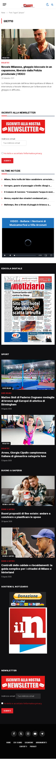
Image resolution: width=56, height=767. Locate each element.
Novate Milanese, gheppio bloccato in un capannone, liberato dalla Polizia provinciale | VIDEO (26, 70)
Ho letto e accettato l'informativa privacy (23, 703)
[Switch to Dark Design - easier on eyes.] (47, 4)
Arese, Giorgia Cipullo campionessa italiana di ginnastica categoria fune (23, 454)
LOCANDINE (29, 742)
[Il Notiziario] (28, 4)
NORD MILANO (6, 388)
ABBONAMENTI (41, 742)
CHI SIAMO (17, 742)
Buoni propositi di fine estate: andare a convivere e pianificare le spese (25, 515)
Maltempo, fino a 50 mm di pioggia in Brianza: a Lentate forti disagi (26, 206)
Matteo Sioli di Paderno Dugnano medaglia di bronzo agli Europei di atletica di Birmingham (27, 401)
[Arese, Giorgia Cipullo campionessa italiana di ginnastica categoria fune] (28, 430)
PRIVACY (33, 746)
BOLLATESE (6, 58)
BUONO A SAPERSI (8, 504)
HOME (8, 742)
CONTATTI (23, 746)
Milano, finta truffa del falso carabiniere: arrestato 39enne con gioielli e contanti (28, 180)
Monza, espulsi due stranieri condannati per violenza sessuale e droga (25, 199)
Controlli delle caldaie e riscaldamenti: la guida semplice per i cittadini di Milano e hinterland (26, 569)
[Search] (52, 4)
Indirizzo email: (8, 696)
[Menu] (4, 4)
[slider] (25, 255)
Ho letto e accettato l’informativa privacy (23, 153)
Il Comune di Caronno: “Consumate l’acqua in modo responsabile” (29, 193)
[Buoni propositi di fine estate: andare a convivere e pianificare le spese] (28, 491)
